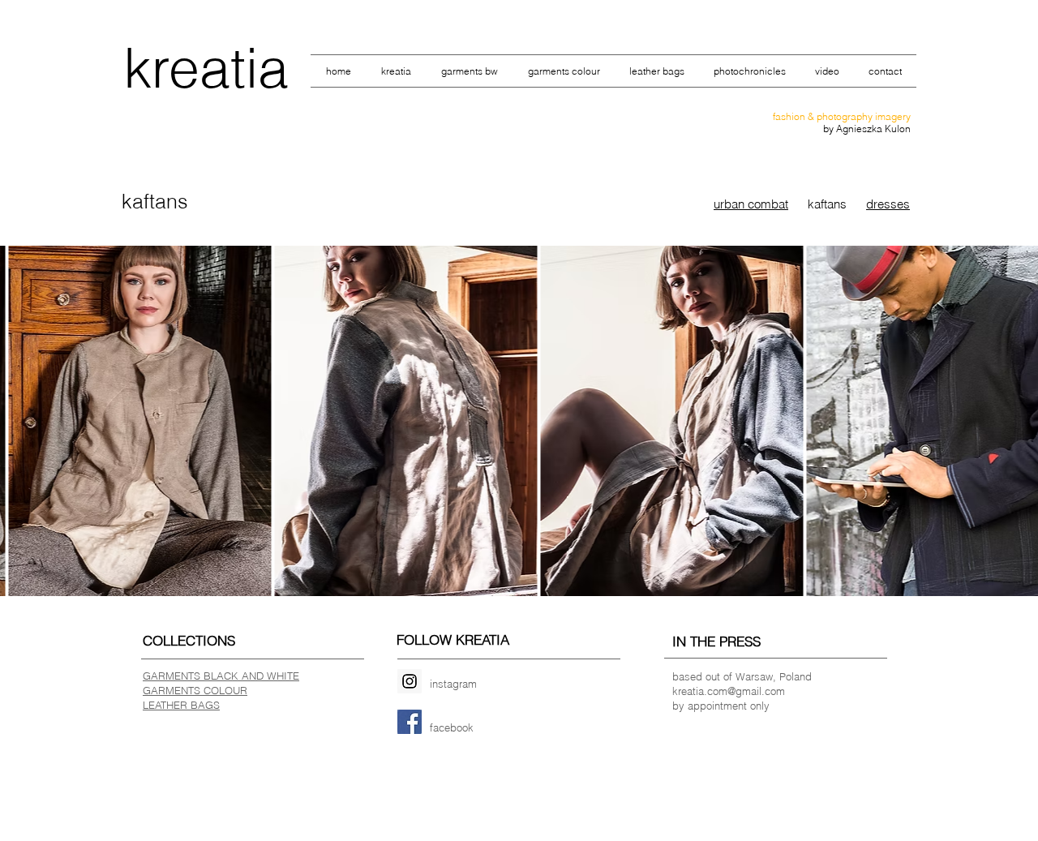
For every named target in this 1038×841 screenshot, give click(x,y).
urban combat (751, 204)
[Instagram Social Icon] (409, 681)
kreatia (206, 67)
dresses (888, 204)
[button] (139, 421)
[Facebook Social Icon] (409, 722)
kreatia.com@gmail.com (728, 690)
